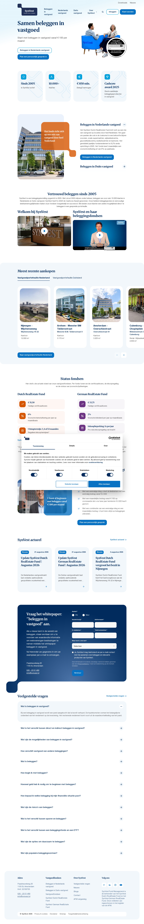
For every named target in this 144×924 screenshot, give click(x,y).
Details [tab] (72, 446)
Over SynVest (91, 12)
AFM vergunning (80, 899)
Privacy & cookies (41, 914)
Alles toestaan (104, 484)
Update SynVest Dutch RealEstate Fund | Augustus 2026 (34, 561)
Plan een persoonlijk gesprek (92, 522)
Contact (77, 895)
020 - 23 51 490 (33, 670)
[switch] (59, 475)
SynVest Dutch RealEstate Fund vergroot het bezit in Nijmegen (108, 563)
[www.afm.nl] (116, 47)
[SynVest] (27, 9)
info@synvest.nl (33, 673)
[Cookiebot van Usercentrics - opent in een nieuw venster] (110, 438)
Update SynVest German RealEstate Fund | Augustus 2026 (71, 561)
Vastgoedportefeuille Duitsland (67, 278)
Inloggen (112, 12)
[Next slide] (123, 355)
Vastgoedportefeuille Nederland (34, 278)
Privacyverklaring (83, 664)
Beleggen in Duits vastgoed (57, 890)
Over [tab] (106, 446)
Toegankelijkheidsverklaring (78, 914)
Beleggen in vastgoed (48, 11)
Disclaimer (53, 914)
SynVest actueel (117, 540)
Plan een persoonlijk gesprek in (33, 57)
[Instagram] (115, 885)
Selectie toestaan (71, 484)
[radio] (75, 615)
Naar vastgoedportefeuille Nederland (36, 355)
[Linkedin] (109, 885)
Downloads (122, 3)
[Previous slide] (117, 355)
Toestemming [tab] (38, 446)
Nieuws (133, 3)
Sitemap (63, 914)
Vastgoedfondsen (53, 894)
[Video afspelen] (44, 231)
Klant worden (128, 12)
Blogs (76, 891)
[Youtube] (121, 885)
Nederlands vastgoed (63, 12)
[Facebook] (104, 885)
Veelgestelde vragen (115, 696)
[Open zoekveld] (102, 11)
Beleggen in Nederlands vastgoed (34, 50)
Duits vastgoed (78, 12)
